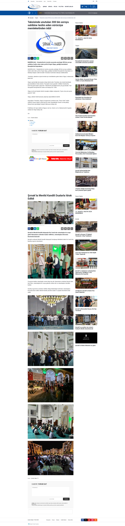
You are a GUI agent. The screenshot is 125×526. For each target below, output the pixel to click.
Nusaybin (32, 123)
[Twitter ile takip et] (86, 520)
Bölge (55, 6)
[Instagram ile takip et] (92, 520)
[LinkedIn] (35, 58)
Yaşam (36, 17)
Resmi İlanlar (69, 6)
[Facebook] (29, 58)
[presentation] (32, 13)
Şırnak (45, 6)
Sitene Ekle (49, 1)
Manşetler (33, 1)
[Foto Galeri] (96, 1)
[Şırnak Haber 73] (34, 6)
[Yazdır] (62, 58)
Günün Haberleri (39, 1)
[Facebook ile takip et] (82, 520)
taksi (31, 125)
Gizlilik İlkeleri (63, 520)
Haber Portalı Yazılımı (34, 524)
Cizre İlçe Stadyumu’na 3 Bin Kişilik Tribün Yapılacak (56, 13)
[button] (65, 58)
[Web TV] (93, 1)
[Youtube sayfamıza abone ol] (89, 520)
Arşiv (45, 1)
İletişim (57, 520)
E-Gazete (54, 1)
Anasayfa (31, 17)
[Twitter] (32, 58)
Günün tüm (92, 13)
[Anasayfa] (28, 1)
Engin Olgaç (32, 122)
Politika (61, 6)
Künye (53, 520)
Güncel (50, 6)
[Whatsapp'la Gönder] (38, 58)
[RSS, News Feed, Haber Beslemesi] (95, 520)
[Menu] (82, 6)
